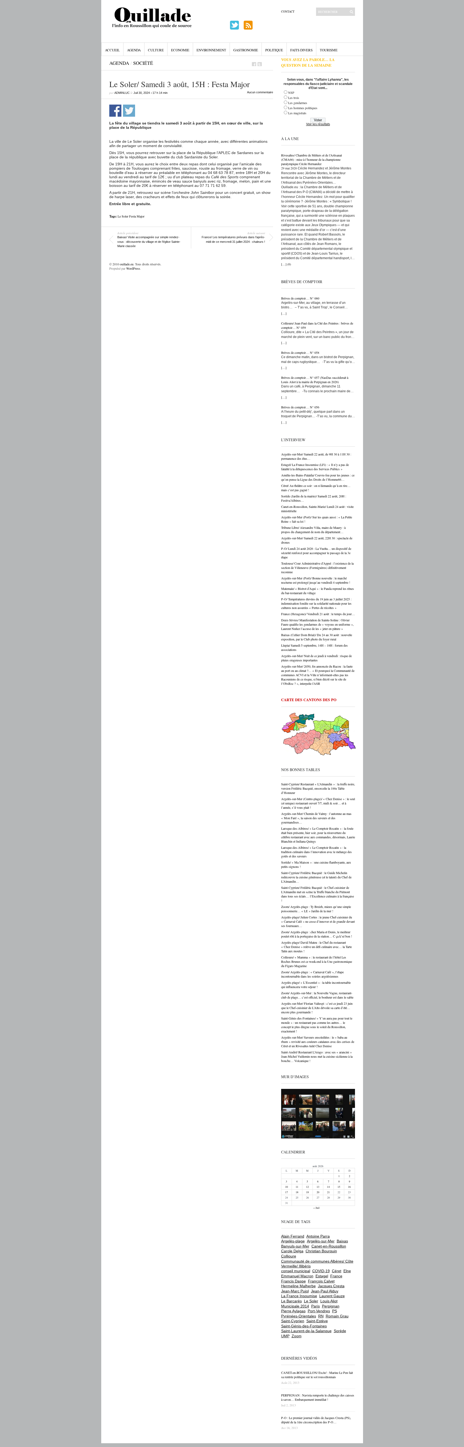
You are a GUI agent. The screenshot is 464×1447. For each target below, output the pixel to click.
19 (307, 1192)
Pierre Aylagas (293, 1311)
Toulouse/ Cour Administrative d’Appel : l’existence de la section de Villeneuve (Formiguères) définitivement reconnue (317, 567)
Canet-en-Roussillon (328, 1246)
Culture (156, 50)
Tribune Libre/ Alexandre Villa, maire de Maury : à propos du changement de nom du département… (313, 529)
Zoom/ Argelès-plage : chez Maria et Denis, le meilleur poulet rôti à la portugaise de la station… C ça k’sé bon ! (316, 934)
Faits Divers (301, 50)
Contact (288, 11)
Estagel (322, 1276)
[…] (284, 264)
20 (318, 1192)
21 (328, 1192)
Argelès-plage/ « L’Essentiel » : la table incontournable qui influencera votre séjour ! (316, 984)
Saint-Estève (317, 1321)
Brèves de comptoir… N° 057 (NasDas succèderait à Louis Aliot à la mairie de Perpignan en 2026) (314, 379)
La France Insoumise (299, 1296)
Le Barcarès (291, 1301)
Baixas (342, 1241)
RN (321, 1316)
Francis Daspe (293, 1281)
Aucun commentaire (260, 92)
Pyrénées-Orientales (298, 1316)
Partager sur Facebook (115, 111)
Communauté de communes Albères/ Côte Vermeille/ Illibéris (317, 1263)
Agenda (134, 50)
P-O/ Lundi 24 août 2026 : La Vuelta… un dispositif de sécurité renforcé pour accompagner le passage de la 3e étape (316, 552)
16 (349, 1187)
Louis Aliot (329, 1301)
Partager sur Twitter (129, 111)
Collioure (288, 1256)
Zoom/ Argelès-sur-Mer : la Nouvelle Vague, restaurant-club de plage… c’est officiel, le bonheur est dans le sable (317, 995)
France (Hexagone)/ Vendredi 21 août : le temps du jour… (318, 614)
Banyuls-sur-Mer (295, 1246)
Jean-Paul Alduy (324, 1291)
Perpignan (330, 1306)
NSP (291, 92)
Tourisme (329, 50)
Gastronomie (245, 50)
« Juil (316, 1208)
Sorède (340, 1331)
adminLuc (122, 92)
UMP (285, 1336)
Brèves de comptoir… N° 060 (300, 298)
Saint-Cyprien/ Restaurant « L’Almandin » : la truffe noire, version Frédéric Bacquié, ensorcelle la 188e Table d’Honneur (318, 788)
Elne (347, 1271)
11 (297, 1187)
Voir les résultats (318, 124)
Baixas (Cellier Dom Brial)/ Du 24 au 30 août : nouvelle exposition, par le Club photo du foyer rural (316, 637)
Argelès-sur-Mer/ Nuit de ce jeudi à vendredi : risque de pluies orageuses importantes (316, 658)
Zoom (297, 1336)
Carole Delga (292, 1251)
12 (307, 1187)
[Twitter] (260, 64)
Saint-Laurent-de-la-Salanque (306, 1331)
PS (334, 1311)
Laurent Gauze (332, 1296)
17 (286, 1192)
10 (286, 1187)
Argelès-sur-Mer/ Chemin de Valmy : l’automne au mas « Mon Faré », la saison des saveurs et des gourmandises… (316, 817)
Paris (315, 1306)
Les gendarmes (297, 103)
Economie (180, 50)
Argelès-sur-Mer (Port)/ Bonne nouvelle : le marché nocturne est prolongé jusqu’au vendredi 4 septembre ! (315, 580)
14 (328, 1187)
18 (297, 1192)
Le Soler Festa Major (131, 216)
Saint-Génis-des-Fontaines (304, 1326)
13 (318, 1187)
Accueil (112, 50)
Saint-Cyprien (292, 1321)
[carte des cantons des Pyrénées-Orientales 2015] (318, 735)
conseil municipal (295, 1271)
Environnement (211, 50)
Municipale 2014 (295, 1306)
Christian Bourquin (321, 1251)
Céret (336, 1271)
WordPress (133, 268)
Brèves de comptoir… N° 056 (300, 407)
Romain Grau (337, 1316)
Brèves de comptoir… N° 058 (300, 352)
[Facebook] (254, 64)
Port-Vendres (319, 1311)
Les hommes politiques (302, 108)
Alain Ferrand (292, 1236)
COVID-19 (321, 1271)
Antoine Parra (318, 1236)
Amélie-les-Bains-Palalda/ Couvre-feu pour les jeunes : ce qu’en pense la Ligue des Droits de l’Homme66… (317, 477)
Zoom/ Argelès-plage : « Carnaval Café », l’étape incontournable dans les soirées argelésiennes (312, 974)
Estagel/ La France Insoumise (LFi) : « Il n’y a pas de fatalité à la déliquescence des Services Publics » (315, 466)
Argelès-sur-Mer (321, 1241)
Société (143, 63)
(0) (289, 264)
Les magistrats (297, 113)
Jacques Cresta (331, 1286)
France (336, 1276)
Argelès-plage (293, 1241)
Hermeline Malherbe (298, 1286)
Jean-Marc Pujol (295, 1291)
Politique (274, 50)
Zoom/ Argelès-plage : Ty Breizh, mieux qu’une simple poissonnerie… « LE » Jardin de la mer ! (316, 908)
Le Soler (311, 1301)
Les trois (293, 97)
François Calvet (321, 1281)
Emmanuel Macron (297, 1276)
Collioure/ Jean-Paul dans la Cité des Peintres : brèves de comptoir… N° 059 (317, 325)
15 (339, 1187)
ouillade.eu (126, 264)
